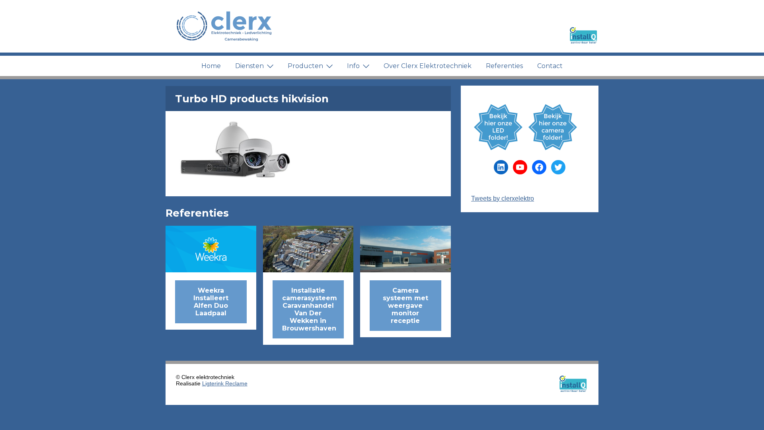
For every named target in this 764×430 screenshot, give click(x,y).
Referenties (504, 66)
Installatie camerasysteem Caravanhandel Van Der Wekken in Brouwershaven (309, 309)
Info (353, 66)
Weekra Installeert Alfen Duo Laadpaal (210, 302)
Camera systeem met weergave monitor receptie (405, 305)
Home (211, 66)
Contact (550, 66)
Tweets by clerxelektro (502, 198)
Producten (305, 66)
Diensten (249, 66)
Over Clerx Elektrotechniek (428, 66)
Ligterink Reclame (225, 383)
